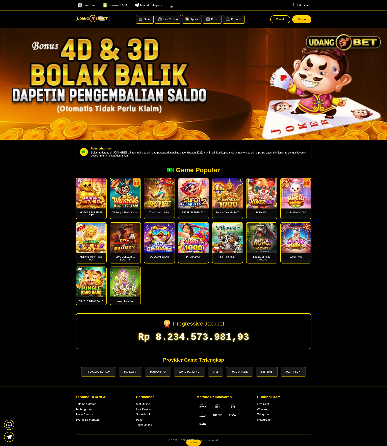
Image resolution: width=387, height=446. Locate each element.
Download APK (117, 5)
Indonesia (303, 5)
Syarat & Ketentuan (88, 419)
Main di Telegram (151, 5)
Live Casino (143, 409)
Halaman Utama (86, 404)
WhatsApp (263, 409)
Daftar (302, 19)
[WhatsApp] (9, 425)
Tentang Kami (84, 409)
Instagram (263, 419)
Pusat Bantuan (85, 414)
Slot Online (143, 404)
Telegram (263, 414)
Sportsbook (143, 414)
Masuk (280, 19)
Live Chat (89, 5)
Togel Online (144, 424)
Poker (140, 419)
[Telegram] (9, 437)
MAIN (193, 442)
